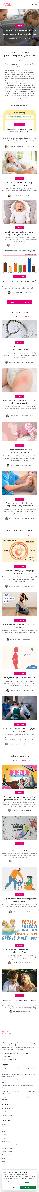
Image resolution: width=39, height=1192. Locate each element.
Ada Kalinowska (7, 1115)
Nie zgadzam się (11, 1187)
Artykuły (5, 1065)
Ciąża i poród (19, 124)
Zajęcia (19, 792)
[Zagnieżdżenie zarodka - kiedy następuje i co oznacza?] (19, 121)
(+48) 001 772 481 (9, 1056)
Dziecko (19, 26)
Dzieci (3, 1138)
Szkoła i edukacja (7, 1151)
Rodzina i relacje (7, 1141)
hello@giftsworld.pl (10, 1059)
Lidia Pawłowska (7, 1112)
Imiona (20, 178)
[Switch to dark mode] (32, 4)
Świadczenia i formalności (10, 1145)
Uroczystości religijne (8, 1148)
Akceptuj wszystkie (28, 1187)
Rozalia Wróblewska (8, 1108)
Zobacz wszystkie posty (19, 316)
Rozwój (4, 1128)
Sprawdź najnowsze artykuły (19, 302)
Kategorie (6, 1120)
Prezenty (4, 1131)
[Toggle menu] (36, 4)
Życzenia (4, 1158)
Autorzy (5, 1104)
